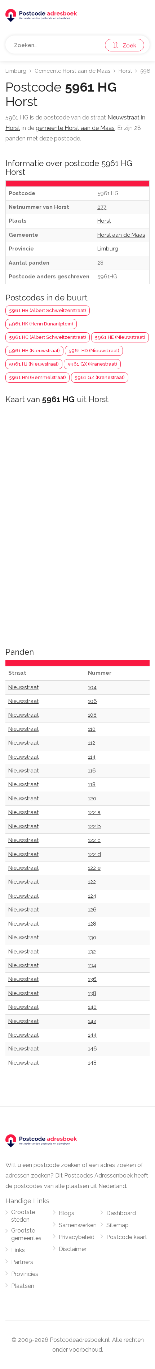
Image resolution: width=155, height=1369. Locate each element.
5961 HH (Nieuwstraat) (34, 350)
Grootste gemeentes (26, 1234)
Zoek (127, 45)
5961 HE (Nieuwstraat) (120, 337)
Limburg (15, 71)
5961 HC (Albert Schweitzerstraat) (47, 337)
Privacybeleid (76, 1237)
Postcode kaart (126, 1237)
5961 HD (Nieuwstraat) (93, 350)
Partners (22, 1262)
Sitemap (117, 1225)
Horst (125, 71)
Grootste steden (23, 1216)
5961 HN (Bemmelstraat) (37, 377)
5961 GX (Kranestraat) (92, 364)
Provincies (24, 1274)
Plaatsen (22, 1285)
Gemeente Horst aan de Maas (72, 71)
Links (18, 1250)
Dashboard (121, 1213)
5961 (146, 71)
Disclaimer (73, 1249)
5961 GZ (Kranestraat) (100, 377)
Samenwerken (78, 1225)
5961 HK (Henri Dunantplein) (41, 324)
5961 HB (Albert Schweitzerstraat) (47, 310)
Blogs (66, 1213)
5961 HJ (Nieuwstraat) (34, 364)
